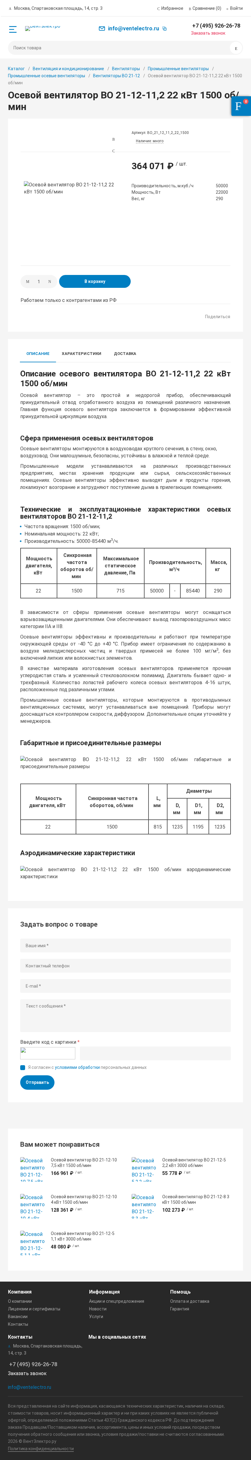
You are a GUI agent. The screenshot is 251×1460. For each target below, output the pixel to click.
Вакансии (18, 1316)
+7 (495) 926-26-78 (216, 25)
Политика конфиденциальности (41, 1448)
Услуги (96, 1316)
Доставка (125, 353)
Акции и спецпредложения (116, 1301)
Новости (98, 1308)
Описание (38, 353)
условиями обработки (77, 1067)
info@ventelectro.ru (29, 1387)
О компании (20, 1301)
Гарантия (179, 1308)
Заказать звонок (208, 33)
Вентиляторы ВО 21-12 (116, 75)
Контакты (18, 1324)
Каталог (16, 68)
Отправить (37, 1082)
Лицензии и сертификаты (34, 1308)
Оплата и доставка (189, 1301)
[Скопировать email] (164, 28)
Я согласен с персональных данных (87, 1067)
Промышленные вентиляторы (178, 68)
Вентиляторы (126, 68)
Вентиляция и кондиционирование (68, 68)
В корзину (94, 281)
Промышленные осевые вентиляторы (46, 75)
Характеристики (81, 353)
